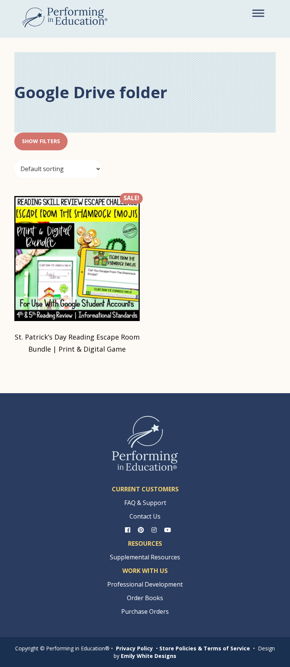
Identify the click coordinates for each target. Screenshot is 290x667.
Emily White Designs (148, 655)
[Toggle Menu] (258, 13)
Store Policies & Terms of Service (204, 648)
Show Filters (41, 141)
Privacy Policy (134, 648)
